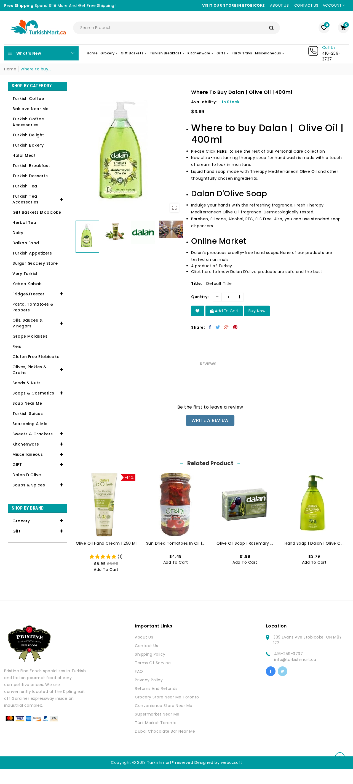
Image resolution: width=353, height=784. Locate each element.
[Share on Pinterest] (235, 327)
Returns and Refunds (156, 688)
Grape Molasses (29, 336)
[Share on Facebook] (210, 327)
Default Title (219, 283)
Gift (16, 531)
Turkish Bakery (28, 145)
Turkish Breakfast (31, 165)
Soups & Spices (28, 485)
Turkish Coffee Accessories (28, 122)
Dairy (17, 232)
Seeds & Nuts (26, 383)
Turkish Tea (24, 186)
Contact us (306, 5)
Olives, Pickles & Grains (29, 369)
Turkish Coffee (28, 98)
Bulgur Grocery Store (35, 263)
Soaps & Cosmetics (33, 393)
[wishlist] (197, 311)
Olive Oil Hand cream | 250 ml (106, 543)
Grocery (21, 521)
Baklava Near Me (30, 109)
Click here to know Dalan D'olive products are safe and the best (256, 271)
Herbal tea (24, 222)
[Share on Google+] (226, 327)
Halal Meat (24, 155)
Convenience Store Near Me (163, 705)
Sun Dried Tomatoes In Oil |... (175, 543)
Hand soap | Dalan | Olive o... (314, 543)
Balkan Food (25, 243)
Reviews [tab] (208, 364)
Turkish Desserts (30, 176)
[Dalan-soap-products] (227, 151)
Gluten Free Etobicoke (36, 356)
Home (10, 69)
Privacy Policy (149, 680)
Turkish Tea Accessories (25, 199)
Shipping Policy (150, 654)
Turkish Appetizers (32, 253)
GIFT (17, 464)
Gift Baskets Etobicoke (36, 212)
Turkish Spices (27, 413)
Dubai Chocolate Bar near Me (165, 731)
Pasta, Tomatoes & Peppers (33, 307)
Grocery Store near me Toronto (167, 697)
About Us (144, 637)
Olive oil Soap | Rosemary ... (244, 543)
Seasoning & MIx (29, 424)
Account (333, 5)
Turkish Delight (28, 135)
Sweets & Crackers (32, 434)
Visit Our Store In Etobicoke (233, 5)
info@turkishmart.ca (295, 659)
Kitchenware (25, 444)
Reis (16, 346)
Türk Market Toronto (156, 722)
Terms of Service (153, 663)
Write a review (210, 420)
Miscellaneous (27, 454)
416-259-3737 (288, 653)
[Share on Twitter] (217, 327)
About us (279, 5)
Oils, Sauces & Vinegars (27, 323)
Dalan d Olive (26, 475)
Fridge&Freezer (28, 294)
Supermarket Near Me (157, 714)
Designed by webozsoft (218, 762)
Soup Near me (27, 403)
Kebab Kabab (27, 284)
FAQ (139, 671)
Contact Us (146, 645)
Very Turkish (25, 273)
